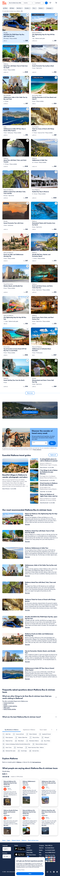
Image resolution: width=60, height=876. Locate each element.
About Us (41, 847)
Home (3, 840)
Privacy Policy (30, 852)
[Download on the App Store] (19, 855)
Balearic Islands (16, 840)
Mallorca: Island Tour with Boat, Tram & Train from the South (49, 812)
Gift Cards (41, 857)
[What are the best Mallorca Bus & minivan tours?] (56, 716)
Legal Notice (29, 850)
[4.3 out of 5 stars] (6, 777)
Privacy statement (37, 449)
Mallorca (19, 762)
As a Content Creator (50, 850)
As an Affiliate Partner (50, 852)
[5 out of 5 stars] (11, 786)
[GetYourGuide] (4, 3)
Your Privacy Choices (31, 854)
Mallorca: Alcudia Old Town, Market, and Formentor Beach (11, 812)
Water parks (7, 707)
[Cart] (56, 3)
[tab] (11, 730)
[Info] (21, 11)
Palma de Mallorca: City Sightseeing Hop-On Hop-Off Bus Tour (10, 783)
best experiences (36, 762)
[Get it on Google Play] (19, 849)
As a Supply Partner (49, 847)
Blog (40, 852)
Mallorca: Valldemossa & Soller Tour (29, 782)
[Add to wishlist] (27, 14)
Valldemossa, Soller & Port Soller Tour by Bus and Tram (49, 782)
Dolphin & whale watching (10, 706)
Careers (41, 850)
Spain (8, 840)
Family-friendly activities (10, 709)
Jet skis (5, 704)
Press (40, 854)
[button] (15, 28)
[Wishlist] (50, 3)
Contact (28, 847)
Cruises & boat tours (9, 703)
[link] (15, 28)
